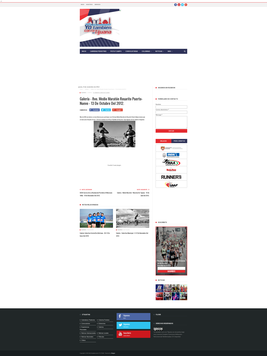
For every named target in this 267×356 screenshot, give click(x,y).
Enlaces (163, 141)
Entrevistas (102, 323)
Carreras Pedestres (98, 51)
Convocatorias (131, 51)
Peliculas (101, 337)
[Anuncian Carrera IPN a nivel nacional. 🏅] (168, 288)
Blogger (113, 353)
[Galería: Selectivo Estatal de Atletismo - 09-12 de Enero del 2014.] (96, 218)
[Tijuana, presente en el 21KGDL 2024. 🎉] (168, 296)
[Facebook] (175, 5)
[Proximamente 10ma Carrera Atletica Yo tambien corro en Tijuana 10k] (160, 288)
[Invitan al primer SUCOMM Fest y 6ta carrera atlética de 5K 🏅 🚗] (184, 288)
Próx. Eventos (179, 141)
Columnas (146, 51)
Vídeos (83, 340)
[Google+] (186, 5)
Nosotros (89, 4)
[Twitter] (182, 5)
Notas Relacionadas (90, 205)
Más (169, 51)
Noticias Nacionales (87, 337)
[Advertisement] (133, 71)
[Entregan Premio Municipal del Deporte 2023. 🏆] (176, 296)
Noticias (158, 51)
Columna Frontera (104, 320)
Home (81, 89)
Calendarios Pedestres (88, 320)
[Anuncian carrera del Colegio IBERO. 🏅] (160, 296)
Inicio (82, 4)
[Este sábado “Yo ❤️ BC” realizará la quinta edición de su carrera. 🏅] (184, 296)
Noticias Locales (104, 333)
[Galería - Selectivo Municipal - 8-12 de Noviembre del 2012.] (132, 218)
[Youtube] (179, 5)
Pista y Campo (116, 51)
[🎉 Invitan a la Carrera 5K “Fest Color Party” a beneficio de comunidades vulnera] (176, 288)
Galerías (86, 89)
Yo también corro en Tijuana (101, 92)
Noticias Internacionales (88, 333)
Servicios (97, 4)
